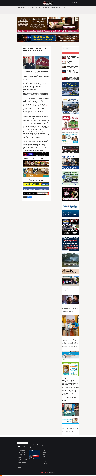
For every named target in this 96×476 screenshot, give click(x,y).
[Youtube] (74, 2)
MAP (47, 105)
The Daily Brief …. (65, 9)
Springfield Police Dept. (22, 465)
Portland (43, 458)
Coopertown (44, 448)
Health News (35, 9)
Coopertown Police (21, 448)
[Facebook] (72, 2)
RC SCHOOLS (20, 457)
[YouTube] (30, 447)
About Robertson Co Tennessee (34, 7)
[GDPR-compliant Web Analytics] (2, 475)
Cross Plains (44, 450)
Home (18, 7)
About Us (23, 7)
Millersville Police (21, 452)
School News (49, 12)
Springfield (44, 461)
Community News (54, 7)
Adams (43, 445)
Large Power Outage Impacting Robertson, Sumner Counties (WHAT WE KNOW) (72, 72)
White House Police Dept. (23, 467)
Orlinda (43, 456)
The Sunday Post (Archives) (24, 9)
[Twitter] (76, 2)
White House (44, 463)
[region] (70, 78)
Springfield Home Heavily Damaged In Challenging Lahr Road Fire (72, 57)
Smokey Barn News (44, 472)
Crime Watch (62, 7)
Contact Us (46, 7)
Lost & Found (57, 9)
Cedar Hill (44, 447)
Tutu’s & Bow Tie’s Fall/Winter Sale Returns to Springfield (72, 62)
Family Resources (58, 12)
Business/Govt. (49, 9)
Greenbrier (44, 452)
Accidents (41, 9)
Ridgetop (44, 459)
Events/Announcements (39, 12)
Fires (72, 9)
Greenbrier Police (21, 450)
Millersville (44, 454)
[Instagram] (78, 2)
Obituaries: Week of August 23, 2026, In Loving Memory (72, 67)
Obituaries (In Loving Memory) (24, 12)
